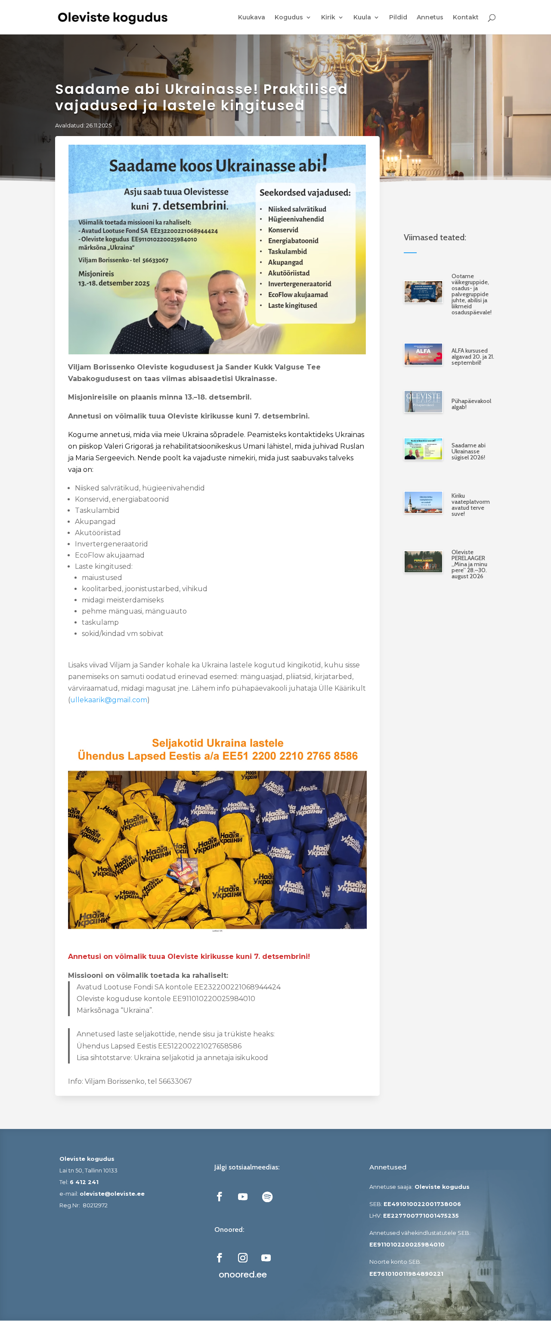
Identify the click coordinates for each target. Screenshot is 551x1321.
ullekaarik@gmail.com (108, 700)
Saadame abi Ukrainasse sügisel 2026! (469, 451)
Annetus (430, 17)
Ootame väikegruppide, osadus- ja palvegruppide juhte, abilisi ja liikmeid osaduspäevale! (472, 294)
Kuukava (251, 17)
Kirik (328, 17)
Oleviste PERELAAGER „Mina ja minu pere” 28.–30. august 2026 (469, 564)
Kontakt (466, 17)
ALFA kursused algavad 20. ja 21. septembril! (473, 356)
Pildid (398, 17)
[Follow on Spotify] (267, 1196)
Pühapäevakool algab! (471, 404)
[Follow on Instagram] (242, 1257)
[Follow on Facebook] (219, 1196)
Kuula (362, 17)
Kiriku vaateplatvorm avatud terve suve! (471, 505)
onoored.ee (243, 1274)
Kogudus (289, 17)
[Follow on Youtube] (242, 1196)
